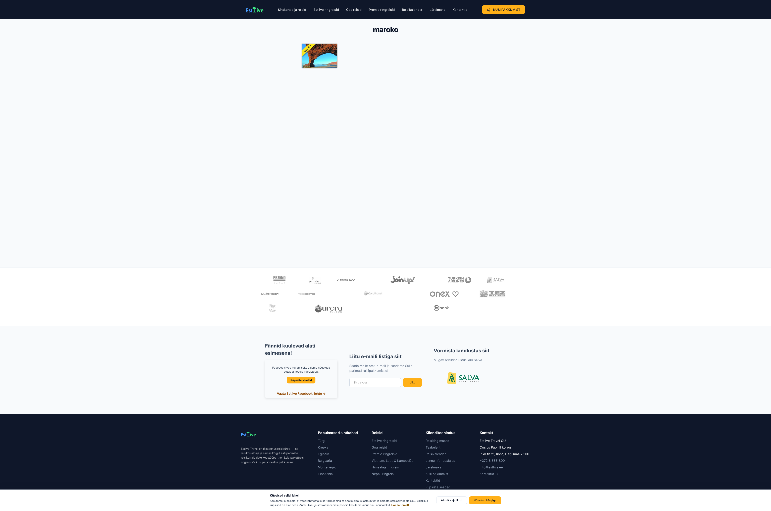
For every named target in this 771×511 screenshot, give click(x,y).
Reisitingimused (437, 441)
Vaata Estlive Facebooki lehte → (301, 393)
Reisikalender (412, 10)
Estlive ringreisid (326, 10)
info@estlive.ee (491, 467)
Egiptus (323, 454)
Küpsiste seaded (301, 380)
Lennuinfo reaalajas (440, 461)
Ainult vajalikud (451, 500)
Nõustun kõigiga (485, 500)
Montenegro (327, 467)
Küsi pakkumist (506, 10)
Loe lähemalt (400, 505)
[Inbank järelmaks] (441, 308)
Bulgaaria (325, 461)
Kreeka (323, 447)
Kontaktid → (489, 474)
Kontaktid (460, 10)
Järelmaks (437, 10)
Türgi (321, 441)
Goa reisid (354, 10)
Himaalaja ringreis (385, 467)
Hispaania (325, 474)
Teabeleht (433, 447)
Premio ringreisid (382, 10)
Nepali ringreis (383, 474)
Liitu (412, 382)
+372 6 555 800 (492, 461)
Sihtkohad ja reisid (292, 10)
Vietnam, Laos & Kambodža (392, 461)
